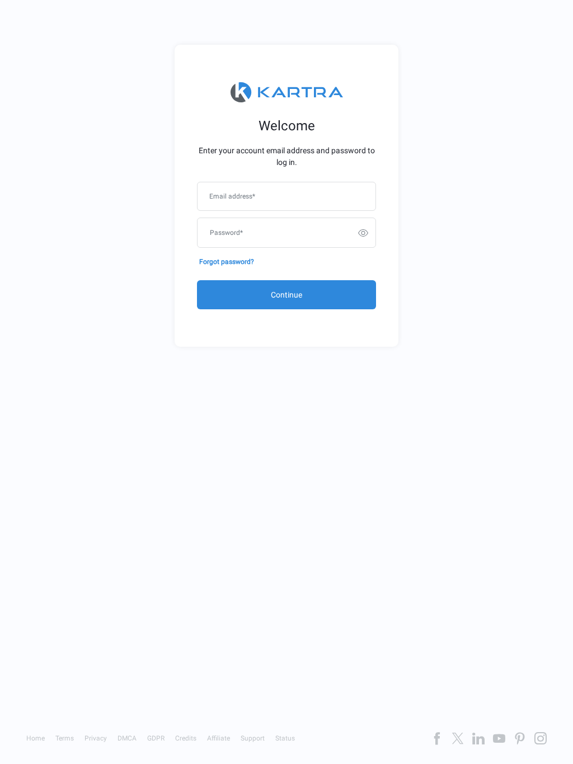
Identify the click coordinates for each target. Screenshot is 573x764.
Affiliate (218, 738)
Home (35, 738)
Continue (286, 294)
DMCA (127, 738)
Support (253, 738)
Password (226, 233)
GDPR (156, 738)
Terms (64, 738)
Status (285, 738)
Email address (232, 196)
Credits (185, 738)
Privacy (95, 738)
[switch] (363, 232)
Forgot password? (226, 262)
